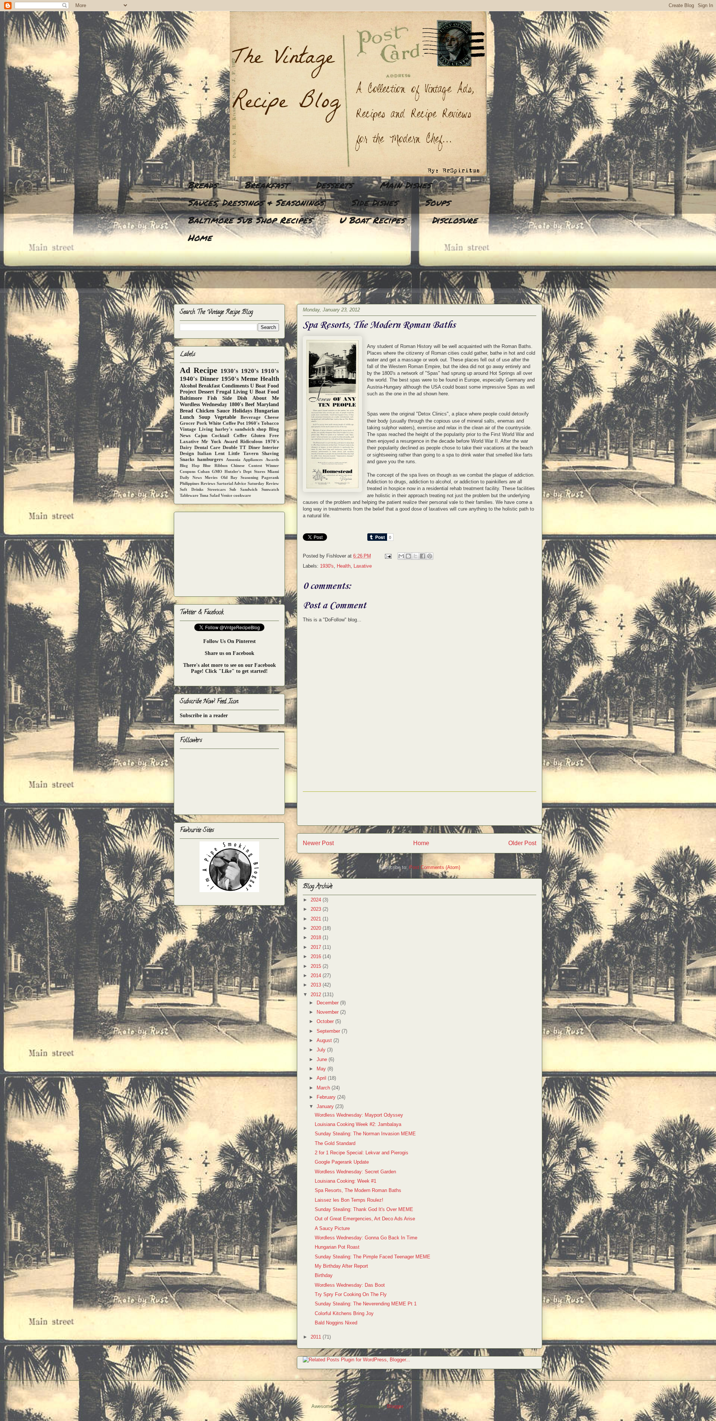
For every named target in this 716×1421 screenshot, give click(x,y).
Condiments (235, 386)
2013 (317, 985)
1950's (230, 378)
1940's (189, 378)
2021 (317, 919)
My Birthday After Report (341, 1266)
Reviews (208, 483)
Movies (211, 477)
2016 (317, 956)
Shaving (270, 453)
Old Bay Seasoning (239, 477)
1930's (327, 566)
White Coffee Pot (226, 423)
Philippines (189, 483)
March (324, 1088)
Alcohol (188, 386)
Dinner (209, 378)
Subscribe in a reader (204, 715)
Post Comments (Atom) (434, 867)
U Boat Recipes (372, 219)
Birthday (324, 1275)
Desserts (334, 184)
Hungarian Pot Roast (337, 1247)
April (322, 1078)
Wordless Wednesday (203, 404)
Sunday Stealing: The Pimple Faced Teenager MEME (372, 1257)
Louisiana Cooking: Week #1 (345, 1181)
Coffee (240, 435)
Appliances (253, 459)
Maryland (268, 404)
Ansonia (233, 459)
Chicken (205, 411)
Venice (226, 495)
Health (344, 566)
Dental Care (207, 447)
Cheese (271, 417)
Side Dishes (374, 202)
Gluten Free (265, 435)
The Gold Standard (335, 1143)
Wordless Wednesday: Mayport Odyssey (359, 1115)
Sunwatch (270, 489)
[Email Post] (387, 556)
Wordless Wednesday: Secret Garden (355, 1171)
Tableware (189, 495)
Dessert (206, 392)
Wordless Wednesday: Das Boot (350, 1285)
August (325, 1040)
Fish (212, 398)
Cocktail (220, 435)
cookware (242, 495)
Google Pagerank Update (342, 1162)
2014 (317, 975)
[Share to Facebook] (422, 556)
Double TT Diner (241, 447)
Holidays (242, 411)
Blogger (395, 1406)
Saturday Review (263, 483)
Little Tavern (243, 453)
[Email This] (401, 556)
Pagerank (270, 477)
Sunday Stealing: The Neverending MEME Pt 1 (366, 1303)
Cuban (204, 471)
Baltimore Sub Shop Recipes (250, 219)
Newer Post (318, 843)
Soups (437, 202)
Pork (202, 423)
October (326, 1021)
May (322, 1069)
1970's (272, 441)
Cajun (201, 435)
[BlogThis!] (408, 556)
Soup (204, 417)
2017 (317, 947)
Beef (250, 404)
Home (200, 237)
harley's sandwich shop (240, 429)
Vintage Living (196, 429)
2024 (317, 900)
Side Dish (234, 398)
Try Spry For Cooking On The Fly (351, 1294)
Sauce (223, 411)
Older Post (522, 843)
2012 (317, 994)
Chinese (238, 465)
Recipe (205, 370)
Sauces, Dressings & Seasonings (256, 202)
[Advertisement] (309, 274)
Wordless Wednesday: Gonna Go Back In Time (366, 1237)
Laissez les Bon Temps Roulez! (349, 1200)
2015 (317, 966)
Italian (204, 453)
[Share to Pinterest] (429, 556)
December (328, 1003)
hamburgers (210, 459)
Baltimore (191, 398)
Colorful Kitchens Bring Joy (344, 1313)
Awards (272, 459)
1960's (253, 423)
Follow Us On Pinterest (229, 641)
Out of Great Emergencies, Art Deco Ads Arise (365, 1218)
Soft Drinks (191, 489)
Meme (249, 378)
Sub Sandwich (243, 489)
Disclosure (454, 219)
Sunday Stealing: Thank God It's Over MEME (364, 1209)
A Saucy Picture (332, 1228)
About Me (265, 398)
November (328, 1012)
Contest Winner (263, 465)
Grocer (187, 423)
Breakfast (266, 184)
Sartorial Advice (231, 483)
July (322, 1050)
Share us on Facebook (229, 653)
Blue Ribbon (215, 465)
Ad (185, 370)
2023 (317, 909)
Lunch (187, 417)
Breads (202, 184)
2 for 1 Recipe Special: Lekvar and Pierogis (361, 1152)
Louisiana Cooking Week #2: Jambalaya (358, 1124)
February (327, 1097)
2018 (317, 937)
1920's (250, 370)
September (329, 1031)
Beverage (251, 417)
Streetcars (216, 489)
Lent (219, 453)
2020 (317, 928)
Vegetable (225, 417)
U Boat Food (264, 392)
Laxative (363, 566)
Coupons (187, 471)
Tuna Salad (210, 495)
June (323, 1059)
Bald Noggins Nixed (336, 1323)
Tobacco (270, 423)
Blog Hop (190, 465)
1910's (270, 370)
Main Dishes (405, 184)
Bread (186, 411)
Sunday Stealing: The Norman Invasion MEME (365, 1133)
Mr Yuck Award (219, 441)
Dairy (186, 447)
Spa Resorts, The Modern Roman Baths (358, 1190)
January (326, 1106)
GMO (217, 471)
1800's (236, 404)
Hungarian (266, 411)
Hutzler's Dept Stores (244, 471)
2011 (317, 1337)
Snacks (187, 459)
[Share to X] (415, 556)
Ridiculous (251, 441)
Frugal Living (232, 392)
